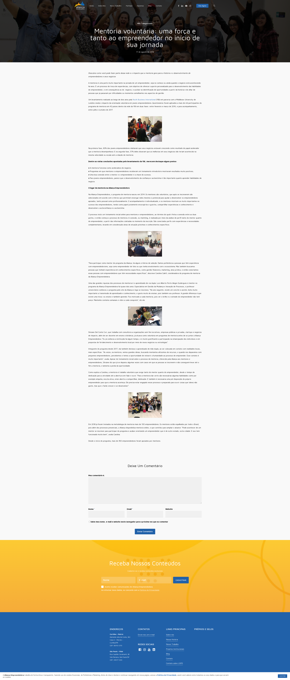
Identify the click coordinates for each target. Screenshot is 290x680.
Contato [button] (169, 658)
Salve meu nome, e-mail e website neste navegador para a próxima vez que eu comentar (129, 522)
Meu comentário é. (96, 475)
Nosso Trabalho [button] (172, 644)
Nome (91, 509)
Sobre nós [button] (170, 635)
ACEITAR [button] (282, 676)
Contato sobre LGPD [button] (174, 663)
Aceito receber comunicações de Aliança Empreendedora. (129, 587)
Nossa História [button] (172, 639)
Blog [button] (168, 654)
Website (169, 509)
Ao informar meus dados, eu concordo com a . (130, 590)
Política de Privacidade (149, 590)
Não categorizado (145, 23)
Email (130, 509)
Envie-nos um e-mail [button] (146, 635)
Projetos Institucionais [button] (175, 649)
